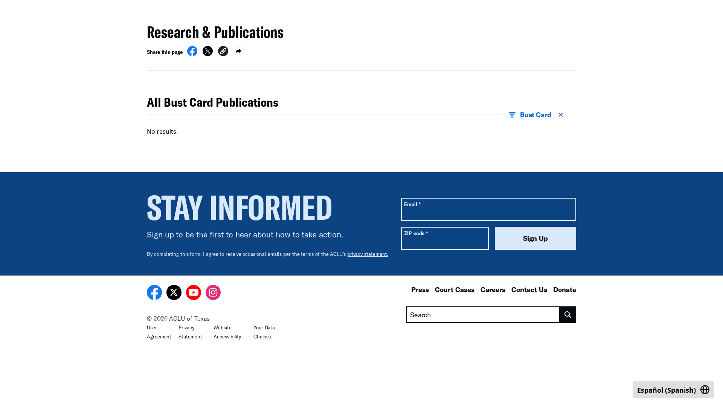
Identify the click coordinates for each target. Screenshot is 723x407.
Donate (564, 289)
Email (412, 204)
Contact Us (529, 289)
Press (420, 289)
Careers (492, 289)
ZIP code (416, 233)
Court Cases (454, 289)
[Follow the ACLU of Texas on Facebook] (154, 293)
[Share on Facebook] (192, 54)
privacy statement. (367, 254)
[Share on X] (208, 54)
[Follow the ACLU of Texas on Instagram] (213, 293)
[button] (223, 52)
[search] (568, 314)
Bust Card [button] (535, 114)
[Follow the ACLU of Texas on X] (174, 293)
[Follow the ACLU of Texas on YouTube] (193, 293)
